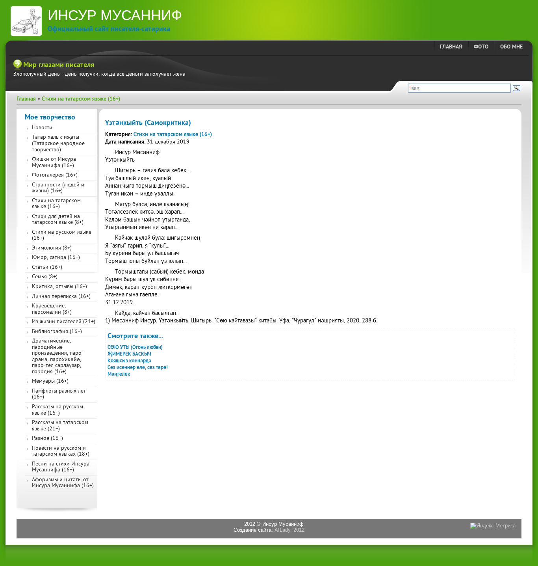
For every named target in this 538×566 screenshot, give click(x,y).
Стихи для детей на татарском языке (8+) (57, 220)
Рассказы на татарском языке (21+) (60, 426)
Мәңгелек (119, 374)
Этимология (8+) (52, 248)
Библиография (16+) (57, 331)
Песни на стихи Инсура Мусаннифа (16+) (60, 467)
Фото (481, 47)
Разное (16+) (47, 438)
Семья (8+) (45, 277)
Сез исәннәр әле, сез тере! (138, 367)
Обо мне (511, 47)
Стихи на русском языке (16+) (61, 235)
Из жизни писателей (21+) (63, 322)
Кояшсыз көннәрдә (129, 360)
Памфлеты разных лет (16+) (59, 394)
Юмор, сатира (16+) (56, 257)
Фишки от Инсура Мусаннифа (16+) (54, 162)
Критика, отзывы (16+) (59, 286)
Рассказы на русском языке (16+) (57, 410)
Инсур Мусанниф (115, 15)
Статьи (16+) (47, 267)
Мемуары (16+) (50, 381)
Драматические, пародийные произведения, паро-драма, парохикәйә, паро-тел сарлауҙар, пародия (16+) (57, 357)
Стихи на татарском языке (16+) (81, 99)
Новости (42, 128)
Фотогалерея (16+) (55, 175)
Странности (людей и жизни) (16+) (58, 188)
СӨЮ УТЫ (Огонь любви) (135, 347)
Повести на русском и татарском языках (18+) (60, 451)
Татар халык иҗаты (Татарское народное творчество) (58, 143)
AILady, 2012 (289, 530)
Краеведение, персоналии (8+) (52, 309)
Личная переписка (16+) (61, 296)
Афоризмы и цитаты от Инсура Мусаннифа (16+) (63, 483)
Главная (451, 47)
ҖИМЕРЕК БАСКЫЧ (129, 354)
